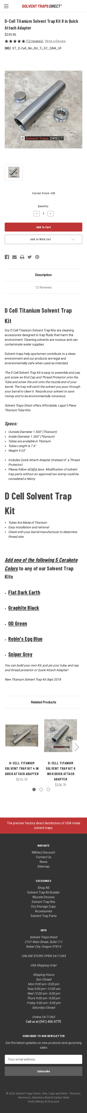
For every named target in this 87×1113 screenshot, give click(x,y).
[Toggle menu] (6, 6)
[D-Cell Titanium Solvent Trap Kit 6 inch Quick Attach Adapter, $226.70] (60, 735)
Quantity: (43, 206)
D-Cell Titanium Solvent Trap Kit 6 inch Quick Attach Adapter (61, 771)
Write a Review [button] (55, 41)
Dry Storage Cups (43, 906)
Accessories (43, 911)
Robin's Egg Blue (25, 638)
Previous (5, 747)
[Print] (22, 257)
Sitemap (43, 866)
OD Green (17, 623)
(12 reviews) (35, 41)
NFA (34, 469)
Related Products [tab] (43, 702)
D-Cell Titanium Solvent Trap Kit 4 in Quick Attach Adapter (22, 768)
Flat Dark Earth (24, 592)
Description (43, 275)
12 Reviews (43, 287)
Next (76, 747)
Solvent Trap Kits (43, 902)
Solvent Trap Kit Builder (43, 892)
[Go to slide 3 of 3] (48, 789)
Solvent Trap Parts (44, 916)
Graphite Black (23, 607)
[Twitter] (29, 257)
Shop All (43, 888)
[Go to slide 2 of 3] (41, 789)
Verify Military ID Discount (43, 1101)
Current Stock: (43, 193)
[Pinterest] (37, 257)
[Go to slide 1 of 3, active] (34, 789)
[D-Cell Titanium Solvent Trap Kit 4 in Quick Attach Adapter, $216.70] (21, 735)
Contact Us (43, 857)
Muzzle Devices (44, 897)
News (44, 862)
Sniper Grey (20, 654)
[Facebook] (7, 257)
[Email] (14, 257)
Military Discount (43, 852)
